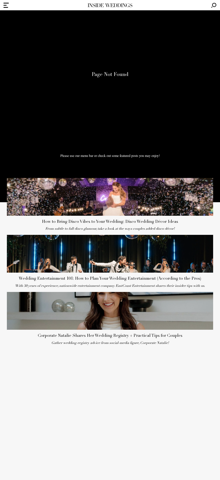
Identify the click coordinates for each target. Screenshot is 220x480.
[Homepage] (110, 5)
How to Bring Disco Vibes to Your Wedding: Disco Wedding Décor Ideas (110, 222)
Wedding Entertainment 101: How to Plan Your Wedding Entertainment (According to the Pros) (110, 279)
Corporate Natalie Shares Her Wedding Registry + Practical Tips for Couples (110, 336)
